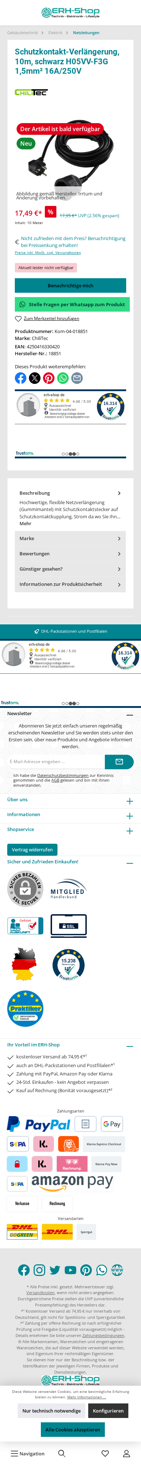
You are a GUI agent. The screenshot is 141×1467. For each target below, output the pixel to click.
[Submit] (119, 762)
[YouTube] (70, 1270)
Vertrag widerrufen (32, 849)
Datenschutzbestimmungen (63, 775)
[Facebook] (24, 1270)
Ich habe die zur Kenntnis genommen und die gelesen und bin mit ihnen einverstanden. (63, 780)
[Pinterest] (86, 1270)
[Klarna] (43, 1144)
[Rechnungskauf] (85, 1124)
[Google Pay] (112, 1124)
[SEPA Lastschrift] (18, 1144)
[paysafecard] (17, 1164)
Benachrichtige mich (70, 285)
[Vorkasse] (22, 1204)
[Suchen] (61, 1453)
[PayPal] (39, 1124)
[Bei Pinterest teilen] (49, 377)
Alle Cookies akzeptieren (73, 1429)
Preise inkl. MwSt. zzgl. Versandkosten (48, 252)
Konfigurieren (108, 1410)
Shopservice (20, 829)
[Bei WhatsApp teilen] (63, 377)
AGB (55, 780)
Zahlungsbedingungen (103, 1335)
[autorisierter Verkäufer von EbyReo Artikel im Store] (69, 964)
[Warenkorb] (83, 1453)
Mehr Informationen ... (86, 1397)
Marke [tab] (27, 538)
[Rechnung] (57, 1204)
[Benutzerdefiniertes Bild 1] (22, 1232)
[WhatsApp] (101, 1270)
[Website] (117, 1270)
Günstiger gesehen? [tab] (41, 569)
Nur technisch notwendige (51, 1410)
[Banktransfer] (17, 1184)
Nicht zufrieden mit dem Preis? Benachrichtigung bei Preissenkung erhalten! (73, 241)
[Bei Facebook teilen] (20, 377)
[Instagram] (39, 1270)
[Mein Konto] (126, 1453)
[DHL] (57, 1232)
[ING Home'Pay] (68, 1144)
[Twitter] (55, 1270)
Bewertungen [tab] (35, 553)
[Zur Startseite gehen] (70, 13)
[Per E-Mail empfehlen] (77, 377)
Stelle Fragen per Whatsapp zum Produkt (77, 304)
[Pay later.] (42, 1164)
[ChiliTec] (70, 92)
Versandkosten (40, 1292)
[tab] (70, 508)
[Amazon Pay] (72, 1184)
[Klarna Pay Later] (72, 1164)
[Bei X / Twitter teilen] (34, 377)
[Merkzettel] (105, 1453)
